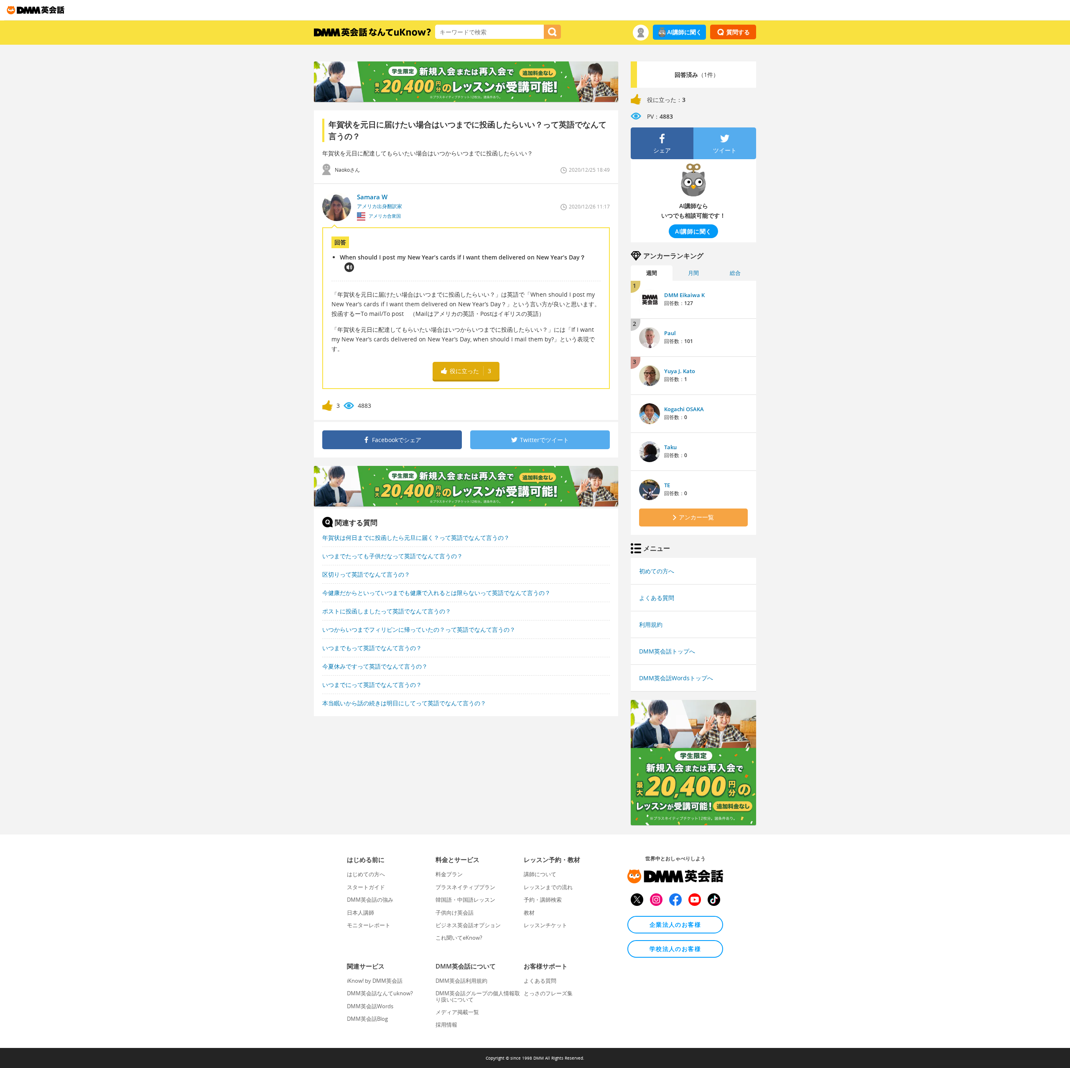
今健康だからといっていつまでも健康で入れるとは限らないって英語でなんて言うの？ (436, 593)
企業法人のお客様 (675, 924)
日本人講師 (360, 912)
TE (667, 485)
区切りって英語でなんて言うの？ (366, 574)
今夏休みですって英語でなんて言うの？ (375, 666)
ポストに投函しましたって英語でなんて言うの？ (386, 611)
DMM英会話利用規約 (461, 980)
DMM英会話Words (370, 1006)
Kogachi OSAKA (684, 409)
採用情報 (446, 1024)
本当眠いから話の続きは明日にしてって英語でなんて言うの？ (404, 703)
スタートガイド (366, 887)
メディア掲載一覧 (457, 1012)
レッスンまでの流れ (548, 887)
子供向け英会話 (455, 912)
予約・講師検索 (543, 899)
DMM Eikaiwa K (684, 295)
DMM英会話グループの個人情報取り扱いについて (478, 996)
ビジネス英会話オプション (468, 925)
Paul (670, 333)
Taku (670, 447)
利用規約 (650, 624)
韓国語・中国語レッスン (465, 899)
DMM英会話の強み (370, 899)
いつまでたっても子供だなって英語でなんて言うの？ (392, 556)
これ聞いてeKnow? (459, 937)
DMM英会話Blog (367, 1018)
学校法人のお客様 (675, 949)
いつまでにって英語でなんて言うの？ (372, 685)
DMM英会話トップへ (667, 651)
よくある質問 (656, 598)
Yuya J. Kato (679, 371)
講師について (540, 874)
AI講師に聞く (684, 32)
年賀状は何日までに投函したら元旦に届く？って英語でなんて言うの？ (416, 538)
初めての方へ (656, 571)
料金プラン (449, 874)
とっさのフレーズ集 (548, 993)
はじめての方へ (366, 874)
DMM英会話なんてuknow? (380, 993)
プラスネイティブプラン (465, 887)
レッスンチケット (545, 925)
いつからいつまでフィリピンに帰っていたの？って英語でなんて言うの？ (418, 629)
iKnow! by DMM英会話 (375, 980)
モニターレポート (368, 925)
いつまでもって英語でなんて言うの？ (372, 648)
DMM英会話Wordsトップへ (676, 678)
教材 (529, 912)
